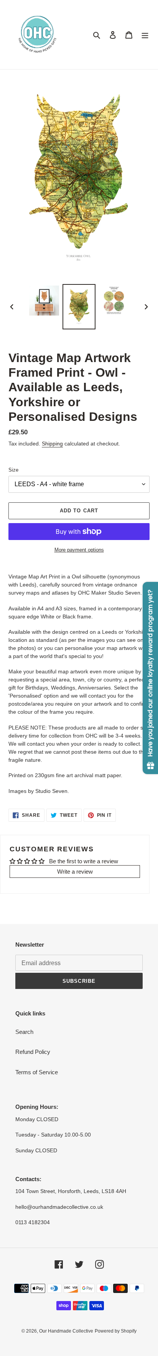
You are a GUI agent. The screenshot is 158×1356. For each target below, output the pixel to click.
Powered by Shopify (116, 1331)
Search (24, 1032)
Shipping (52, 443)
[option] (44, 300)
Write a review (75, 871)
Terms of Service (36, 1072)
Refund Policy (32, 1052)
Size (13, 470)
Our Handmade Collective (66, 1331)
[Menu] (145, 35)
